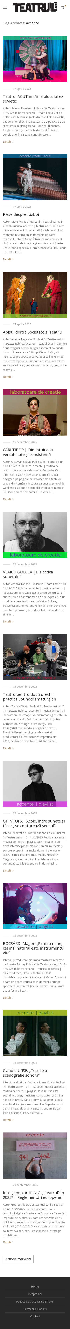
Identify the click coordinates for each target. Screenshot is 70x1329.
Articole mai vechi (18, 1259)
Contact (35, 1316)
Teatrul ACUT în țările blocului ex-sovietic (34, 99)
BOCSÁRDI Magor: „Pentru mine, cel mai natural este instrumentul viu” (34, 948)
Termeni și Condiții (35, 1309)
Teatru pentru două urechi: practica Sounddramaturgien (29, 697)
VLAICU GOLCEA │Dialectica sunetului (28, 574)
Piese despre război (21, 214)
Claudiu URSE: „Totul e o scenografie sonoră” (25, 1073)
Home (35, 1286)
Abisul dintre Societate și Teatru (32, 332)
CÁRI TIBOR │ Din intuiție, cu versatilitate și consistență (29, 452)
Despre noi (35, 1294)
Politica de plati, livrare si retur (35, 1301)
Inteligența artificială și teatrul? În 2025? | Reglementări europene (33, 1195)
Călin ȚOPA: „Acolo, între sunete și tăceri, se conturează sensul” (34, 823)
